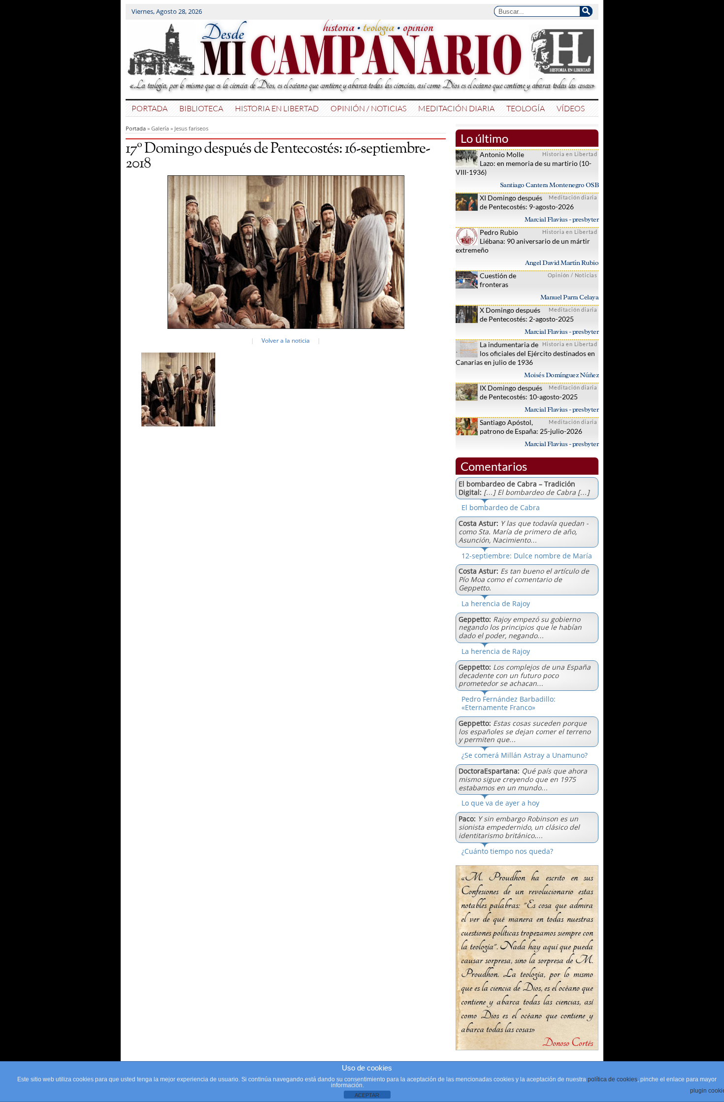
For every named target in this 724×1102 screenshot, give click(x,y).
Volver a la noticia (286, 340)
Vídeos (571, 108)
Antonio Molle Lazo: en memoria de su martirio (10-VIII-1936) (524, 163)
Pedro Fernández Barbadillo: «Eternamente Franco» (508, 703)
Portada (149, 108)
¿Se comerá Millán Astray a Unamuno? (524, 755)
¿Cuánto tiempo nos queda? (507, 851)
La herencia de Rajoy (495, 603)
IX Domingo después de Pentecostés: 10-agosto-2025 (529, 392)
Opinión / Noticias (368, 108)
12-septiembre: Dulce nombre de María (526, 555)
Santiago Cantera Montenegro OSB (549, 185)
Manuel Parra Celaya (569, 297)
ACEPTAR (367, 1095)
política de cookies (612, 1079)
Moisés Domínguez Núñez (561, 375)
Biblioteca (201, 108)
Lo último (484, 138)
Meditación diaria (456, 108)
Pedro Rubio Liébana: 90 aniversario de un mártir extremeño (523, 241)
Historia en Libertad (277, 108)
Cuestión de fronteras (498, 280)
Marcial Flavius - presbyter (562, 219)
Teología (525, 108)
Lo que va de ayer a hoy (500, 803)
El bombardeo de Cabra (500, 507)
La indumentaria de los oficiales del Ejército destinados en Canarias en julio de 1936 (525, 353)
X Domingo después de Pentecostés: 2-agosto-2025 (527, 314)
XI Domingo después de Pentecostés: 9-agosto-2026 (527, 202)
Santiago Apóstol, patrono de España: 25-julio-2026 (531, 426)
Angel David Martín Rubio (561, 263)
